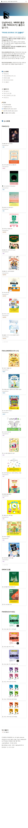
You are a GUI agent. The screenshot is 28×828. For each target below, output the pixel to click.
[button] (10, 1)
